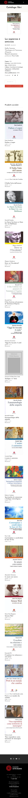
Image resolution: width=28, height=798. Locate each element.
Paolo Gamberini (9, 140)
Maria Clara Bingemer (10, 614)
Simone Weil (9, 616)
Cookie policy (14, 791)
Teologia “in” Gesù (11, 378)
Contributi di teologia (16, 67)
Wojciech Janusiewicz (11, 54)
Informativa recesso (14, 796)
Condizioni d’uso (14, 794)
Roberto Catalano (9, 495)
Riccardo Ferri (8, 300)
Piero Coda (15, 56)
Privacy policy (14, 790)
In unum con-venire (11, 577)
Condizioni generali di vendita (14, 793)
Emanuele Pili (8, 653)
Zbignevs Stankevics (10, 261)
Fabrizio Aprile (8, 735)
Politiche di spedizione (14, 783)
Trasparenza (14, 785)
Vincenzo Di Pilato (9, 376)
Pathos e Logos (10, 142)
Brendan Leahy (19, 694)
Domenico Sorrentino (10, 340)
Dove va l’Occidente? (12, 263)
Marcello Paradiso (9, 220)
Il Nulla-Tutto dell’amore (13, 183)
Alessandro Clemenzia (10, 575)
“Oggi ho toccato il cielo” (13, 343)
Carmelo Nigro (8, 456)
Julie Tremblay (19, 179)
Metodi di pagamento (14, 782)
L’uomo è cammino (11, 458)
